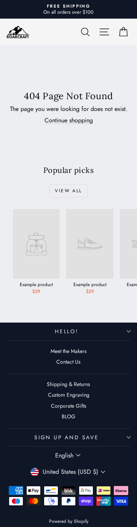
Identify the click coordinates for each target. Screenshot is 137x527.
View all (68, 190)
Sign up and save (66, 437)
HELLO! (66, 331)
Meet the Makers (69, 351)
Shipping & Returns (68, 384)
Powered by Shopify (68, 521)
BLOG (68, 416)
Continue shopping (69, 120)
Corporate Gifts (68, 406)
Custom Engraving (68, 395)
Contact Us (68, 362)
